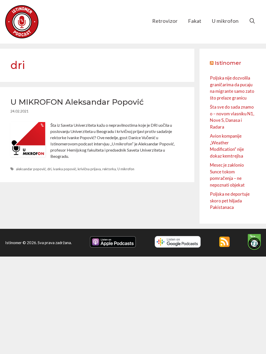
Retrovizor (165, 21)
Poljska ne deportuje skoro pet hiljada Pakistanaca (230, 200)
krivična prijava (89, 169)
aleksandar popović (31, 169)
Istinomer (228, 63)
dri (49, 169)
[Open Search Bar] (252, 21)
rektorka (109, 169)
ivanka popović (64, 169)
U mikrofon (225, 21)
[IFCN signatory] (254, 248)
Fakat (194, 21)
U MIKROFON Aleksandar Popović (77, 102)
